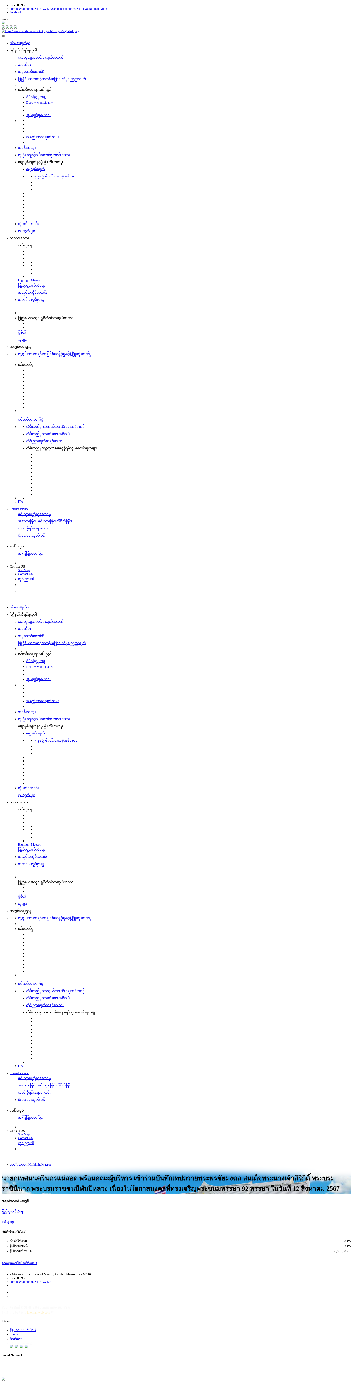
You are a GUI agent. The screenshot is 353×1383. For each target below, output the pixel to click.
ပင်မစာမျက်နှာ (20, 43)
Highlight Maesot (29, 280)
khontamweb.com (38, 1312)
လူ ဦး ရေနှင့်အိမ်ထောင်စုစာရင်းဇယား (44, 155)
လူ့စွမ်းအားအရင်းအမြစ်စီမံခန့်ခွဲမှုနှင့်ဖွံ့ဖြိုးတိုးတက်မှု (55, 354)
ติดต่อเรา (16, 1339)
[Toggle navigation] (3, 36)
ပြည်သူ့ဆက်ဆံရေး (31, 285)
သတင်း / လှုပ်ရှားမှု (31, 299)
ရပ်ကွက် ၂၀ (26, 231)
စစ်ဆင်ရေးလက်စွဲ (30, 419)
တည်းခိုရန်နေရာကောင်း (34, 528)
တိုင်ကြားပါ (26, 579)
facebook (16, 12)
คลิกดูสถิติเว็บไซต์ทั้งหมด (19, 1263)
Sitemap (15, 1334)
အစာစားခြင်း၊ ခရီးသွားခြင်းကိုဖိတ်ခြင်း (45, 521)
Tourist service (19, 509)
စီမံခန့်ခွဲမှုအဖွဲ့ (35, 97)
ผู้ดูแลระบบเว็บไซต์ (23, 1330)
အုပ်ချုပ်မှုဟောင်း (38, 115)
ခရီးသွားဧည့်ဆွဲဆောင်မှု (34, 514)
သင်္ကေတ (24, 64)
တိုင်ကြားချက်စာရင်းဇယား (45, 441)
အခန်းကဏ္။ (27, 147)
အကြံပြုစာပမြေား (31, 553)
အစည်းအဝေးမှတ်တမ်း (42, 137)
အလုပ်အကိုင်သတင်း (32, 292)
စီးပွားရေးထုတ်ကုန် (31, 535)
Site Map (24, 570)
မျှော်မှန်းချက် (35, 169)
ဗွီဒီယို (22, 332)
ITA (20, 501)
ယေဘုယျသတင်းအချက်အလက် (41, 57)
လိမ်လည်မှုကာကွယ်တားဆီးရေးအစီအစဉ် (55, 426)
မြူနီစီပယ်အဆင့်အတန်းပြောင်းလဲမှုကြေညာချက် (52, 79)
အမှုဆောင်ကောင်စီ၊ (31, 71)
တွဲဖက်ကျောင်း (28, 224)
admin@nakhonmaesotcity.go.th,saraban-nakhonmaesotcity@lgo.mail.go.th (58, 8)
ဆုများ (22, 339)
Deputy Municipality (39, 102)
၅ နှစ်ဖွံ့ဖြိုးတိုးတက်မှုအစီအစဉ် (56, 176)
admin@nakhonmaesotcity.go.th (30, 1281)
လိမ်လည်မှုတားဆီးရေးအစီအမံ (48, 434)
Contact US (25, 574)
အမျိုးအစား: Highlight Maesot (30, 1164)
